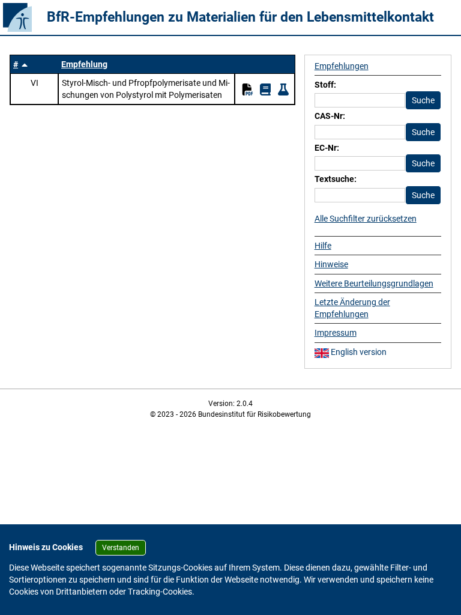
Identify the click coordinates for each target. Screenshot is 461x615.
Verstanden (120, 548)
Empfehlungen (342, 66)
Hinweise (331, 264)
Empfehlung (84, 64)
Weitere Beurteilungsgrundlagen (374, 283)
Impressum (336, 333)
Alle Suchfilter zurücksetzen (366, 218)
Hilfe (323, 245)
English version (358, 352)
